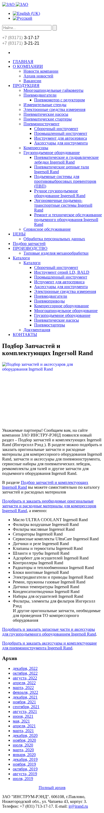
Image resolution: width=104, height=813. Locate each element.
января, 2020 (24, 754)
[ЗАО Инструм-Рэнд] (15, 4)
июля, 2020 (23, 745)
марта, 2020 (23, 750)
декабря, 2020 (25, 735)
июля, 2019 (23, 778)
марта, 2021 (23, 730)
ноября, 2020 (24, 740)
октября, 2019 (25, 769)
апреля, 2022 (24, 683)
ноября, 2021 (24, 702)
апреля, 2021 (24, 726)
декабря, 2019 (25, 759)
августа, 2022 (25, 678)
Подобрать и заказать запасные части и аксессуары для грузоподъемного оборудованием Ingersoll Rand (49, 631)
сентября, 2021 (26, 706)
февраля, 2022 (25, 692)
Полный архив (52, 787)
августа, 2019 (25, 773)
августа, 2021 (25, 711)
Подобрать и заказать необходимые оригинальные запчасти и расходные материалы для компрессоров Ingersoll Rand (49, 506)
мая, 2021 (21, 721)
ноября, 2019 (24, 764)
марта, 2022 (23, 687)
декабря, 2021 (25, 697)
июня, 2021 (23, 716)
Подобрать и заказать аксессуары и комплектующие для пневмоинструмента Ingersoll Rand (49, 645)
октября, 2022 (25, 673)
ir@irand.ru (78, 806)
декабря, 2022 (25, 668)
